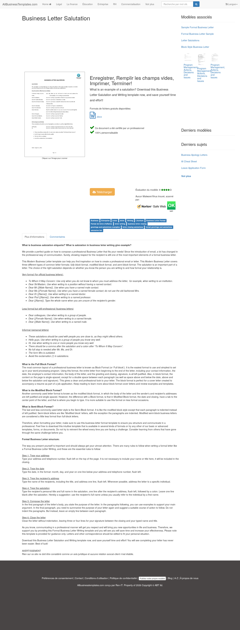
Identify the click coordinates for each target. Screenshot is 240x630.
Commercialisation (130, 4)
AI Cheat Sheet (189, 161)
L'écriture (140, 220)
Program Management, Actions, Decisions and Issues (191, 71)
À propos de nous (189, 578)
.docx (99, 116)
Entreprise (103, 4)
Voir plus (149, 4)
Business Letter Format (156, 220)
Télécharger (104, 192)
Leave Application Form (193, 167)
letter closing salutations (133, 227)
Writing (130, 220)
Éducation (87, 4)
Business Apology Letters (194, 154)
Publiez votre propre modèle (152, 578)
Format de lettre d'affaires (101, 224)
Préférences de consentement (57, 578)
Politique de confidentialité (123, 578)
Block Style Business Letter (195, 46)
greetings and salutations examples (105, 227)
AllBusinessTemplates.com (19, 4)
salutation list (96, 230)
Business (94, 220)
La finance (72, 4)
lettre (122, 220)
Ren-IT (119, 585)
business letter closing (137, 224)
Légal (59, 4)
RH (114, 4)
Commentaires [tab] (57, 236)
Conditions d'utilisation (96, 578)
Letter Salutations (190, 40)
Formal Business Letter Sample (197, 33)
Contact (79, 578)
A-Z (176, 578)
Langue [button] (231, 4)
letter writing (120, 224)
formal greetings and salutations (159, 227)
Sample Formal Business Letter (197, 27)
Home (45, 4)
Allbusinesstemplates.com (90, 585)
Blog (170, 578)
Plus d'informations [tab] (34, 236)
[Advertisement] (100, 46)
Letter (114, 220)
